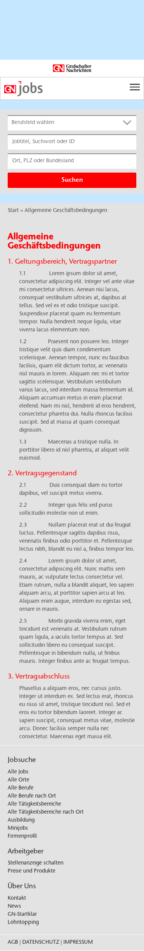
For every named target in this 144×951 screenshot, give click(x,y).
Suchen (72, 180)
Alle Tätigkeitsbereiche (34, 804)
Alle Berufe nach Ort (32, 796)
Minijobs (18, 828)
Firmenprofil (22, 836)
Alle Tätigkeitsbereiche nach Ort (46, 812)
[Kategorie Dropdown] (128, 122)
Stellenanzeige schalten (35, 863)
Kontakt (17, 898)
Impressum (78, 942)
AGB (13, 942)
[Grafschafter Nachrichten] (72, 68)
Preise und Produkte (31, 871)
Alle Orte (18, 780)
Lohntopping (23, 922)
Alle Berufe (20, 788)
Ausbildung (21, 820)
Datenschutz (40, 942)
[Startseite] (72, 88)
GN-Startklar (22, 914)
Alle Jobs (18, 772)
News (14, 906)
